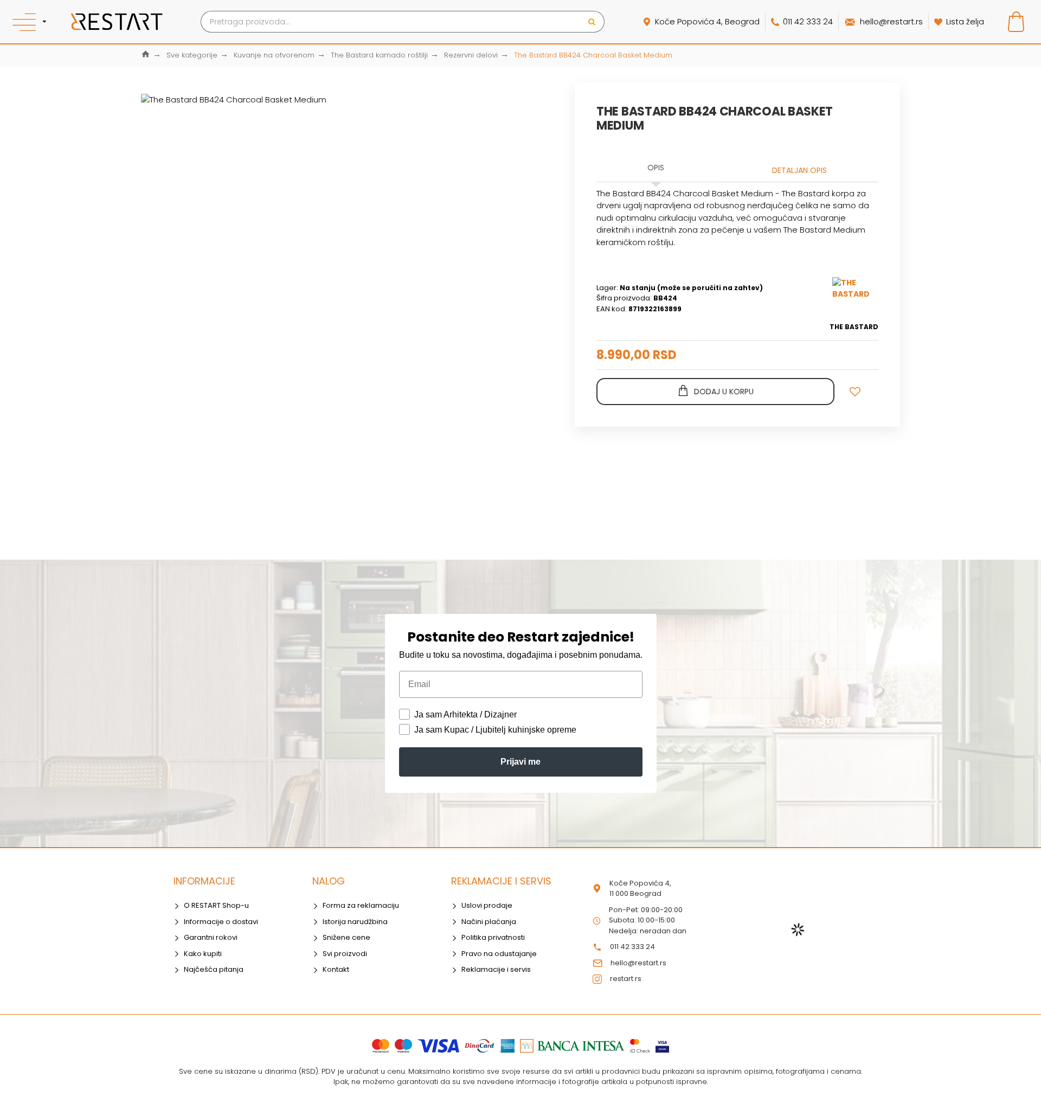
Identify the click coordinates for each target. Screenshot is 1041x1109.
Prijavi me (520, 761)
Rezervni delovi (471, 55)
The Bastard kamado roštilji (379, 55)
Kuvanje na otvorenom (274, 55)
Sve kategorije (191, 55)
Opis (655, 167)
